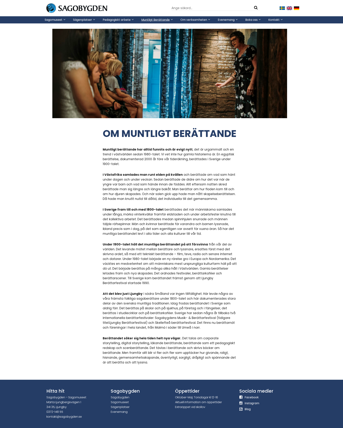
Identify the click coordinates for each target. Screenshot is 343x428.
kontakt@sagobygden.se (64, 417)
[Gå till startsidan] (87, 7)
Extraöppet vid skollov (190, 407)
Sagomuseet (120, 402)
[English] (289, 7)
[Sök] (256, 7)
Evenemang (119, 412)
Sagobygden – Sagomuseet (66, 397)
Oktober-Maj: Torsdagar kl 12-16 (196, 397)
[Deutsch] (296, 7)
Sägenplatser (120, 407)
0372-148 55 (54, 412)
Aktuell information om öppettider (198, 402)
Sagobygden (120, 397)
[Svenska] (282, 7)
